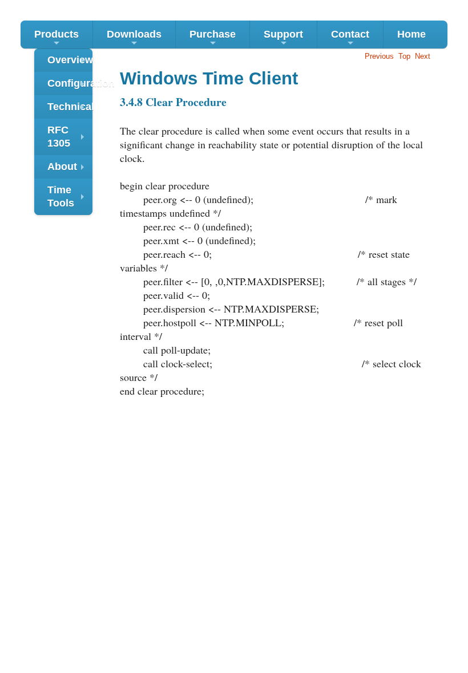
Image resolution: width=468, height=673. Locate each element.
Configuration (69, 86)
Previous (379, 56)
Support (283, 38)
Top (404, 56)
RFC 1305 (68, 138)
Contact (350, 38)
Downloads (134, 38)
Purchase (212, 38)
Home (411, 34)
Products (56, 38)
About (68, 170)
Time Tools (68, 198)
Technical (69, 110)
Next (422, 56)
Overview (69, 63)
